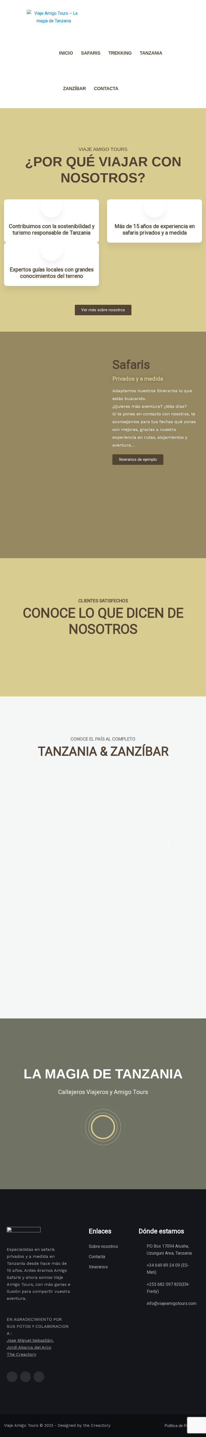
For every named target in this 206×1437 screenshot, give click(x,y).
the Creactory (97, 1425)
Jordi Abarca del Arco (29, 1347)
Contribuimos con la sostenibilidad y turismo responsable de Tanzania (51, 229)
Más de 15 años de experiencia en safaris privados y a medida (155, 229)
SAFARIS (90, 53)
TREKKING (120, 53)
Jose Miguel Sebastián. (30, 1340)
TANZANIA (151, 53)
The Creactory (21, 1354)
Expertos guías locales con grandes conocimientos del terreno (52, 272)
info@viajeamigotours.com (171, 1303)
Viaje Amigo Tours (21, 1425)
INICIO (66, 53)
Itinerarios (98, 1266)
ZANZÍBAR (74, 88)
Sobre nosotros (103, 1246)
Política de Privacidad (183, 1425)
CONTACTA (106, 88)
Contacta (97, 1256)
